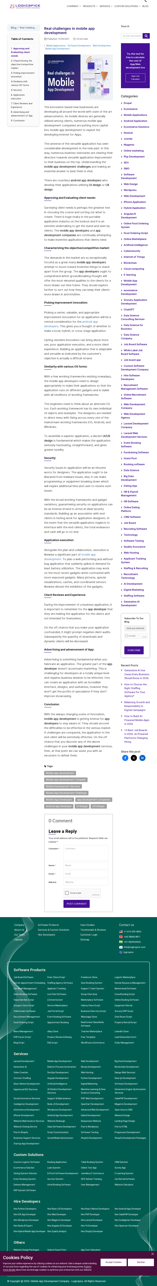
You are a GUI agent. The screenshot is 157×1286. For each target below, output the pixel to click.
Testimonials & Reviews (93, 929)
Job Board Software (135, 344)
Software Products (48, 925)
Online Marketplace (135, 239)
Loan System (53, 1167)
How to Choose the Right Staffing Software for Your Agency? (135, 690)
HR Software (131, 501)
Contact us (126, 925)
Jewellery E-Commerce (92, 1173)
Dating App (130, 486)
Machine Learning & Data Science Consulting (93, 1091)
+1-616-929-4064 (132, 931)
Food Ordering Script (136, 233)
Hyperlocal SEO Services (26, 1089)
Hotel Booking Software (59, 1184)
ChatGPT (129, 309)
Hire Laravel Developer (92, 1220)
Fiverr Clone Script (56, 977)
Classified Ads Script (24, 1000)
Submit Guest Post (56, 1250)
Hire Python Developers (25, 1209)
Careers (18, 939)
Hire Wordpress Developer (26, 1220)
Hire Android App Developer (128, 1209)
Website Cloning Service (25, 1126)
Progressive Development (127, 1132)
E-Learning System (124, 1173)
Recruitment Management (27, 1017)
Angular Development (58, 1078)
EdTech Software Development (62, 1173)
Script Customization (58, 1132)
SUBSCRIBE (134, 650)
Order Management (124, 1042)
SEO (126, 162)
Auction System (55, 1179)
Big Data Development (126, 1061)
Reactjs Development (125, 1078)
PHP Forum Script (22, 1037)
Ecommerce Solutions (136, 127)
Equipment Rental (123, 1005)
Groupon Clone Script (24, 1005)
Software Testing (134, 541)
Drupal (128, 103)
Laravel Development (24, 1061)
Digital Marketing (134, 590)
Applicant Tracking (56, 988)
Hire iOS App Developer (25, 1214)
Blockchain (130, 263)
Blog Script (19, 1042)
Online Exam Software (25, 1011)
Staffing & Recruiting (136, 568)
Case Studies (87, 925)
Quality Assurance (134, 547)
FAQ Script (52, 1042)
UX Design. (98, 806)
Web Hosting (131, 553)
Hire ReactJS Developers (59, 1209)
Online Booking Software (127, 1000)
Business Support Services (27, 1138)
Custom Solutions (29, 1155)
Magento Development (126, 1104)
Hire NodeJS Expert (23, 1225)
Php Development (134, 157)
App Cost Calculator (135, 77)
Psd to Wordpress (90, 1126)
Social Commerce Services (27, 1098)
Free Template (88, 1037)
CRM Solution (121, 1162)
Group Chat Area (89, 994)
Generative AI (20, 1067)
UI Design (82, 806)
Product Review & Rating (59, 1037)
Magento (129, 145)
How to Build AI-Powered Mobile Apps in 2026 (136, 720)
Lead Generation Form (125, 1037)
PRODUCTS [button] (89, 6)
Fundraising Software (136, 452)
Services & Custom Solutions (53, 929)
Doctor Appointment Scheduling (29, 983)
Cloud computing (134, 269)
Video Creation (21, 1072)
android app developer (59, 806)
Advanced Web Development (95, 1109)
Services (21, 1054)
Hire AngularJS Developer (59, 1225)
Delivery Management (24, 1184)
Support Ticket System (92, 988)
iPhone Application (135, 202)
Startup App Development (26, 1143)
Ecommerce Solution (24, 1167)
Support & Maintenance (59, 1098)
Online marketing (134, 151)
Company (19, 925)
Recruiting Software (135, 529)
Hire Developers (46, 934)
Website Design (122, 1115)
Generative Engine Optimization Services (130, 1091)
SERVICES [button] (105, 6)
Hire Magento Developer (59, 1220)
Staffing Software (134, 596)
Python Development (91, 1078)
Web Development (102, 45)
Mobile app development (60, 773)
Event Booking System (25, 1179)
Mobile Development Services (63, 786)
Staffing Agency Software (60, 983)
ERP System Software (25, 1190)
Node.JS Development (58, 1104)
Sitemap (84, 939)
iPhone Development (24, 1115)
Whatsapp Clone (89, 1017)
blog (145, 6)
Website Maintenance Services (29, 1121)
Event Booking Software (59, 1017)
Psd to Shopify (21, 1132)
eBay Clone (52, 1031)
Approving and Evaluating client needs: (20, 52)
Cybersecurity (132, 251)
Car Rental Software (125, 1179)
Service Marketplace (57, 1005)
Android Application (135, 121)
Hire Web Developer (56, 1214)
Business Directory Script (93, 1011)
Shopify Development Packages (130, 1138)
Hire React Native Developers (95, 1209)
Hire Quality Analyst (57, 1231)
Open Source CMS (123, 1109)
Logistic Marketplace (125, 977)
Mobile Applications (55, 45)
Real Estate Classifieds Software (92, 1024)
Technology (131, 535)
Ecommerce (131, 109)
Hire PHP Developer (90, 1214)
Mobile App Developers (59, 799)
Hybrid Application (135, 208)
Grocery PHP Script (124, 1011)
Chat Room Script (123, 1017)
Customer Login (88, 934)
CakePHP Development (126, 1098)
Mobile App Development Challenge (66, 792)
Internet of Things (134, 257)
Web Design (131, 184)
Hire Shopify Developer (92, 1231)
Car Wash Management (25, 988)
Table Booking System (92, 1162)
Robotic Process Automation (61, 1067)
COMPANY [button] (72, 6)
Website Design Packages (26, 1250)
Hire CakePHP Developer (126, 1214)
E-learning (130, 275)
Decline (141, 1262)
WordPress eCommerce (93, 1042)
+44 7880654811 (132, 937)
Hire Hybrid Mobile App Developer (30, 1231)
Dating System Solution (25, 1173)
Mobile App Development (57, 48)
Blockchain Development (127, 1067)
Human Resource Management (130, 983)
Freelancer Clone (89, 977)
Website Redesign (56, 1121)
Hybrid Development (91, 1115)
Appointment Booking (58, 1022)
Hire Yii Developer (89, 1225)
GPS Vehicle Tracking (91, 1179)
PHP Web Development (92, 1098)
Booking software (134, 464)
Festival (128, 133)
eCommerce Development (27, 1109)
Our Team (19, 934)
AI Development (133, 584)
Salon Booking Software (25, 994)
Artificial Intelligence (57, 1084)
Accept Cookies (114, 1262)
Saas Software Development (61, 1126)
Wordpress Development (59, 1109)
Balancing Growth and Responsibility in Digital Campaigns (137, 706)
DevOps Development (58, 1072)
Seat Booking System (91, 983)
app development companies (93, 799)
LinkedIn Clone (122, 1031)
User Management (90, 1184)
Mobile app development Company (66, 779)
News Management (23, 1031)
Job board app (132, 360)
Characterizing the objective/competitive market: (22, 64)
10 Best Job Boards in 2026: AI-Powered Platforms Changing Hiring (136, 736)
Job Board (130, 523)
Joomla (128, 139)
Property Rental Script (126, 1022)
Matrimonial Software (125, 988)
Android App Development (60, 1115)
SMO (126, 168)
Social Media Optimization (60, 1138)
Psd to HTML (121, 1126)
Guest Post (130, 458)
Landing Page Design (125, 1121)
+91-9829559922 (132, 942)
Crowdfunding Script (125, 994)
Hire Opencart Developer (127, 1225)
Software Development (79, 45)
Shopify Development (91, 1138)
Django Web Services (125, 1072)
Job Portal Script (55, 1011)
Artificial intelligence (136, 245)
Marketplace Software (92, 1000)
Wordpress (130, 190)
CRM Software (132, 517)
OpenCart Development (92, 1104)
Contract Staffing (22, 1078)
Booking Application (57, 1162)
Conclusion (19, 120)
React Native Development (27, 1084)
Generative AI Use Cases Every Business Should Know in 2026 (136, 674)
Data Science (131, 470)
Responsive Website (91, 1121)
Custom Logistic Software (27, 1162)
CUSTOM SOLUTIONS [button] (126, 6)
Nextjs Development (91, 1067)
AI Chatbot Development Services (59, 1091)
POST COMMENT (76, 904)
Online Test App (89, 1167)
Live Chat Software (56, 994)
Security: (17, 90)
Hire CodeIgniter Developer (128, 1220)
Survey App (120, 1167)
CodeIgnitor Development (26, 1104)
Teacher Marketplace (91, 1031)
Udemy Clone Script (90, 1005)
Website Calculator (124, 1184)
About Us (19, 929)
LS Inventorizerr (55, 1000)
